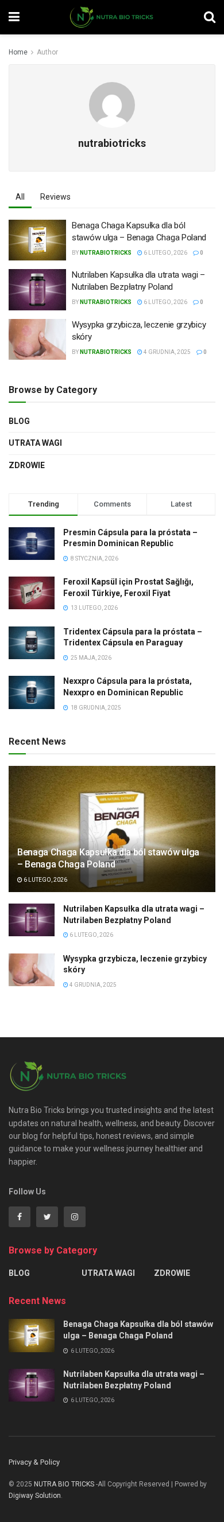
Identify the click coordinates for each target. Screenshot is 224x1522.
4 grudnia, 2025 (166, 352)
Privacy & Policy (34, 1462)
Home (18, 52)
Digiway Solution (35, 1496)
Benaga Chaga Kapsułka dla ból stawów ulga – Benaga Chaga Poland (108, 858)
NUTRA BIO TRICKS (64, 1484)
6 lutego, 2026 (164, 253)
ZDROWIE (27, 465)
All (20, 196)
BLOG (19, 421)
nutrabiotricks (106, 253)
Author (47, 52)
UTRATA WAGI (35, 442)
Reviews (55, 196)
